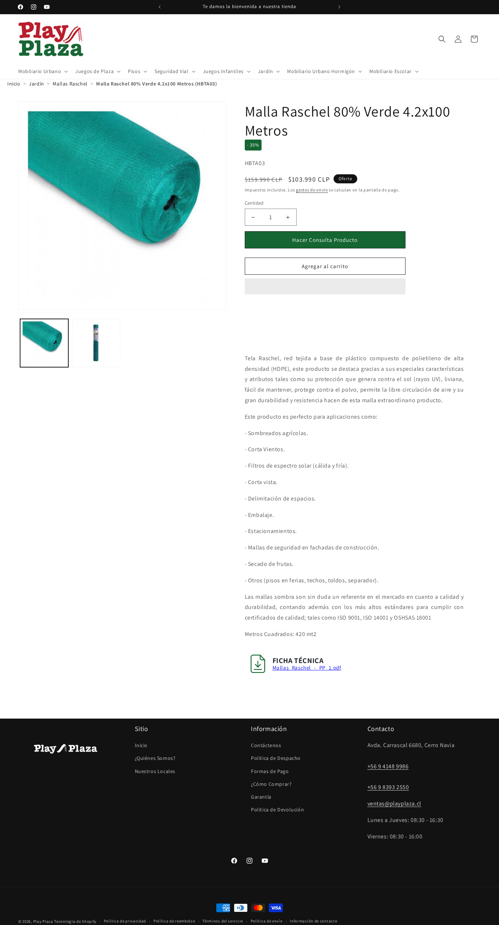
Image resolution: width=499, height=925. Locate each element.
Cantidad (254, 203)
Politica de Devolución (277, 809)
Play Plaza (43, 921)
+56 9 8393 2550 (388, 787)
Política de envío (267, 921)
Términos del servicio (222, 921)
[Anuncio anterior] (160, 7)
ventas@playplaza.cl (394, 803)
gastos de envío (312, 190)
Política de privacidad (125, 921)
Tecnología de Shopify (75, 921)
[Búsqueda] (442, 39)
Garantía (261, 796)
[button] (325, 286)
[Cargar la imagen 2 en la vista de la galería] (96, 343)
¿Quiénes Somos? (155, 758)
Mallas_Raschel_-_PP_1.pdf (307, 667)
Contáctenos (266, 745)
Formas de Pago (270, 771)
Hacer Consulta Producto (325, 239)
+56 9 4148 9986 (388, 766)
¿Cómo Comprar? (271, 784)
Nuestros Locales (155, 771)
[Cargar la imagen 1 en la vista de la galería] (44, 343)
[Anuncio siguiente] (339, 7)
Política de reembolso (174, 921)
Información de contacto (313, 921)
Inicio (141, 745)
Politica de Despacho (276, 758)
